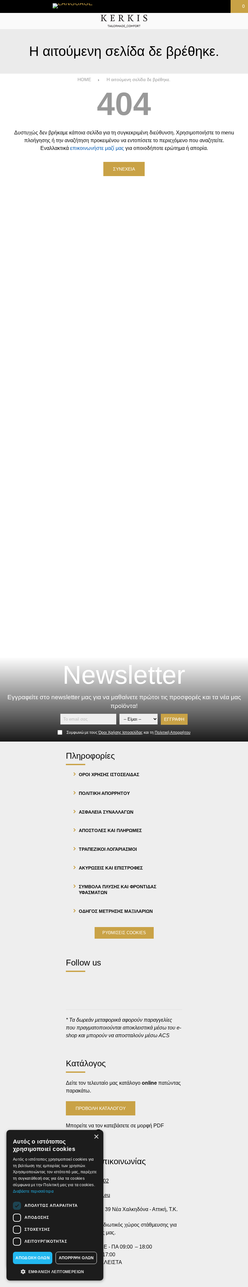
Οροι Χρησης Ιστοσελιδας (109, 774)
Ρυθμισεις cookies (124, 932)
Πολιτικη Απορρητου (104, 793)
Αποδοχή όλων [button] (33, 1258)
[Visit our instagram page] (92, 983)
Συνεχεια (124, 169)
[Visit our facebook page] (74, 983)
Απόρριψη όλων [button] (76, 1258)
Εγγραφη (174, 719)
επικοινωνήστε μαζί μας (97, 148)
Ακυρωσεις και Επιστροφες (111, 867)
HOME (84, 79)
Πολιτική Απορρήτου (173, 732)
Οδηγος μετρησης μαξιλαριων (116, 911)
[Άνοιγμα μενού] (7, 21)
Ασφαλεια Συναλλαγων (106, 812)
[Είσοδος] (188, 6)
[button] (55, 1271)
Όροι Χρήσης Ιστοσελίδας (120, 732)
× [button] (96, 1136)
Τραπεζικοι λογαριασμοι (108, 849)
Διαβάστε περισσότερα (33, 1191)
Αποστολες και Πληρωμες (110, 830)
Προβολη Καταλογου (101, 1108)
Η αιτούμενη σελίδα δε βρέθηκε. (138, 79)
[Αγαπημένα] (139, 6)
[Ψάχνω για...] (240, 21)
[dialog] (54, 1205)
